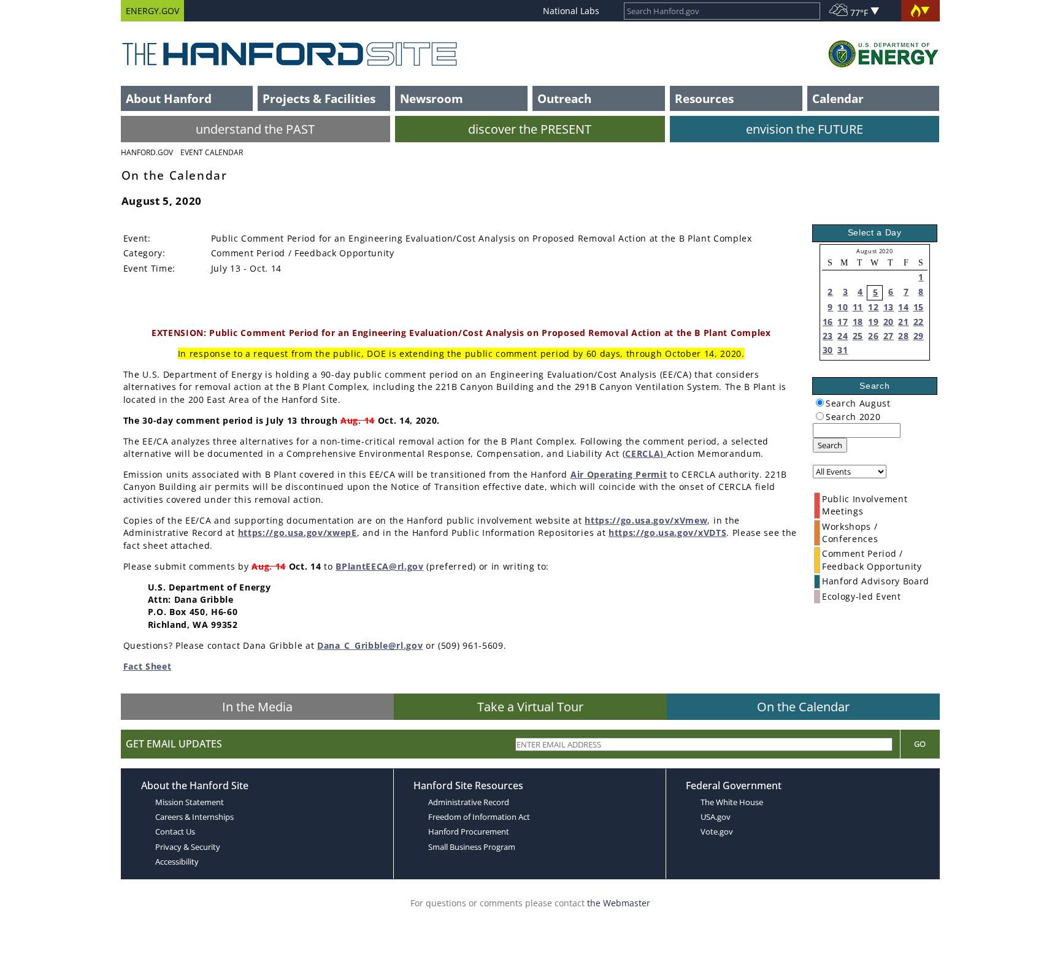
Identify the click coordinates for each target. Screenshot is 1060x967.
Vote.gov (717, 831)
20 (888, 321)
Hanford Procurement (468, 831)
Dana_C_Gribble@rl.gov (370, 645)
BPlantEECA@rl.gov (380, 566)
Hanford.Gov (147, 152)
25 (858, 336)
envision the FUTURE (804, 129)
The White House (732, 802)
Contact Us (175, 831)
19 (873, 321)
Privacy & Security (187, 846)
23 (828, 336)
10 (842, 307)
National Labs (571, 11)
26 (873, 336)
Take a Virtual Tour (530, 706)
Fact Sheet (147, 666)
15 (918, 307)
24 (842, 336)
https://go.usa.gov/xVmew (646, 520)
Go (920, 743)
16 (828, 321)
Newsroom (431, 98)
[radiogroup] (820, 403)
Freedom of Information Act (479, 816)
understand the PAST (255, 129)
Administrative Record (468, 802)
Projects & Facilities (319, 98)
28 (903, 336)
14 (903, 307)
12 (873, 307)
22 (918, 321)
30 (828, 350)
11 (858, 307)
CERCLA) (645, 453)
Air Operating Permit (618, 474)
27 (888, 336)
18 (858, 321)
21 (903, 321)
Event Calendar (211, 152)
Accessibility (177, 861)
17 (842, 321)
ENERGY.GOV (152, 11)
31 (842, 350)
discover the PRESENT (529, 129)
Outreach (564, 98)
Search (830, 445)
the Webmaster (618, 903)
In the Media (257, 706)
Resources (704, 98)
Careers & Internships (194, 816)
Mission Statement (189, 802)
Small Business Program (471, 846)
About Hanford (169, 98)
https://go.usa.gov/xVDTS (667, 532)
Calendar (838, 98)
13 (888, 307)
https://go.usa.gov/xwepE (297, 532)
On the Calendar (803, 706)
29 (918, 336)
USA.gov (716, 816)
